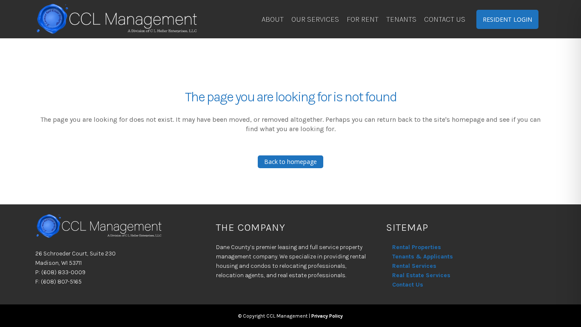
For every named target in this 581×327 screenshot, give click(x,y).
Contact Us (407, 284)
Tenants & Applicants (422, 256)
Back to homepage (290, 162)
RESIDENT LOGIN (507, 19)
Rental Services (414, 266)
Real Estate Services (421, 275)
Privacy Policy (327, 316)
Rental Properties (416, 247)
